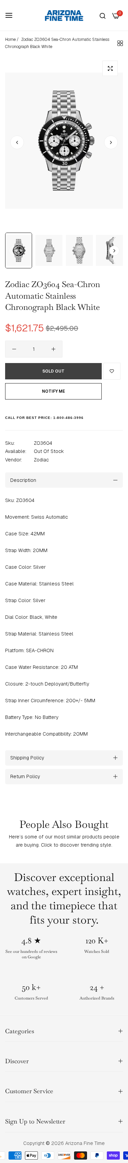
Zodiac (41, 460)
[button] (111, 142)
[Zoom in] (110, 68)
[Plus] (53, 349)
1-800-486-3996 (68, 418)
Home (10, 39)
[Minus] (14, 349)
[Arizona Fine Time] (64, 15)
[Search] (102, 15)
